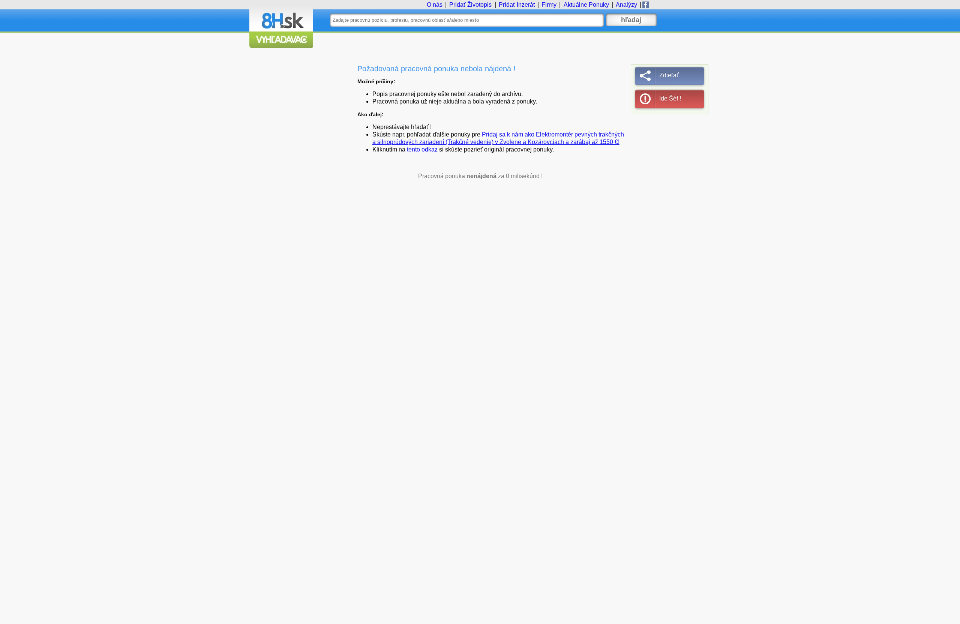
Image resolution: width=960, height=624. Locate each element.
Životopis (470, 5)
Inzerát (517, 5)
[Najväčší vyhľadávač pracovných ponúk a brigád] (281, 46)
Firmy (549, 5)
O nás (434, 5)
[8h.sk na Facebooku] (646, 5)
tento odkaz (422, 149)
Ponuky (586, 5)
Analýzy (626, 5)
